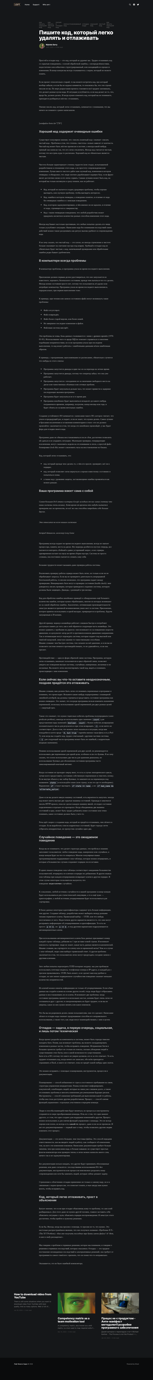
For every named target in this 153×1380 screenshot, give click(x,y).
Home (27, 5)
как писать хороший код (43, 24)
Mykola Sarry (51, 45)
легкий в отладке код (59, 24)
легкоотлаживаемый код (72, 25)
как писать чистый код (51, 24)
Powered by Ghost (133, 1364)
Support (36, 5)
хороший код (94, 25)
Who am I (46, 5)
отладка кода (85, 25)
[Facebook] (134, 5)
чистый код (102, 25)
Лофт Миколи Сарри (20, 1364)
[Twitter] (138, 5)
